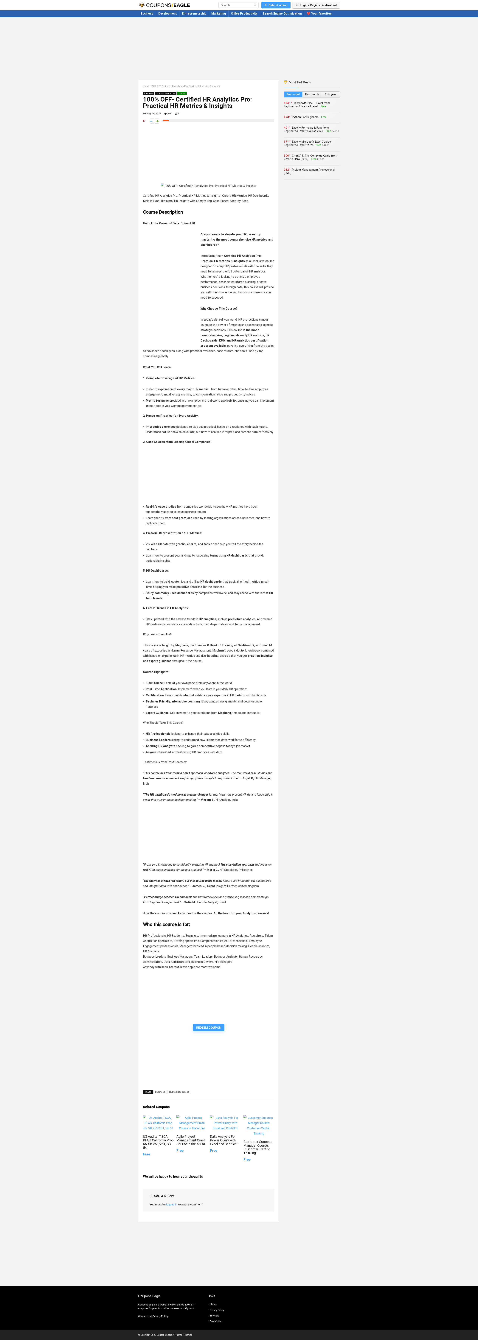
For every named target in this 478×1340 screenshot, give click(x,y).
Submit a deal (278, 5)
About (213, 1304)
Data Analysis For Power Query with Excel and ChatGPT (224, 1140)
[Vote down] (151, 121)
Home (146, 86)
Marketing (218, 13)
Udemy (182, 93)
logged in (171, 1204)
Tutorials (214, 1315)
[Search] (255, 5)
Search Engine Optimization (282, 13)
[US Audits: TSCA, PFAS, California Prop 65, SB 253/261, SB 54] (158, 1118)
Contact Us (144, 1316)
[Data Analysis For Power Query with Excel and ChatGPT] (225, 1118)
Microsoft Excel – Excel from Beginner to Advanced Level (307, 104)
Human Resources (165, 93)
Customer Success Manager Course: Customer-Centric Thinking (257, 1147)
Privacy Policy (160, 1316)
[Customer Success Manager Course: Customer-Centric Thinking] (258, 1118)
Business (147, 13)
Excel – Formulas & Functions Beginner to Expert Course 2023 (306, 129)
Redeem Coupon (208, 1027)
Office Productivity (244, 13)
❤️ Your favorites (319, 13)
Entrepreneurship (194, 13)
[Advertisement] (239, 47)
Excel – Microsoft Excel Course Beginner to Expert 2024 (307, 143)
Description (216, 1321)
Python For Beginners (305, 117)
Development (167, 13)
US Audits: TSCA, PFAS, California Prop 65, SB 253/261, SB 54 (158, 1142)
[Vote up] (157, 121)
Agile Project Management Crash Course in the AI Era (191, 1140)
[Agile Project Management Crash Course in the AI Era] (191, 1118)
